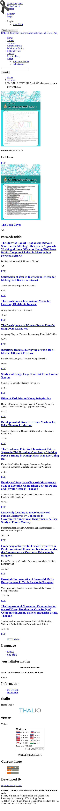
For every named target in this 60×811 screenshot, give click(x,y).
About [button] (10, 59)
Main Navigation (15, 3)
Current (10, 40)
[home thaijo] (30, 711)
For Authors (12, 692)
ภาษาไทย (18, 24)
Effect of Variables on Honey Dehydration (26, 398)
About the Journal (21, 61)
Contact (10, 53)
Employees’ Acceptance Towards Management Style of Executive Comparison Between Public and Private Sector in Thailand (29, 485)
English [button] (10, 21)
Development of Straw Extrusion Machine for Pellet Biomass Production (28, 424)
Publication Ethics (15, 48)
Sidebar (10, 9)
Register (11, 13)
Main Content (13, 6)
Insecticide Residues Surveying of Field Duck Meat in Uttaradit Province (27, 351)
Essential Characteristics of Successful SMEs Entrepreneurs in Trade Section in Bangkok (27, 581)
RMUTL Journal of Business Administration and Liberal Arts (29, 33)
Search (5, 72)
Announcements (14, 45)
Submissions (18, 64)
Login (10, 16)
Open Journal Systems (11, 785)
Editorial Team (14, 51)
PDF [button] (3, 163)
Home (10, 38)
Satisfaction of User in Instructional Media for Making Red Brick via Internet (28, 278)
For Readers (12, 690)
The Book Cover (11, 224)
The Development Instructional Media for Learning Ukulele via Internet (26, 303)
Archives (11, 43)
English (10, 651)
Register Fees (13, 56)
